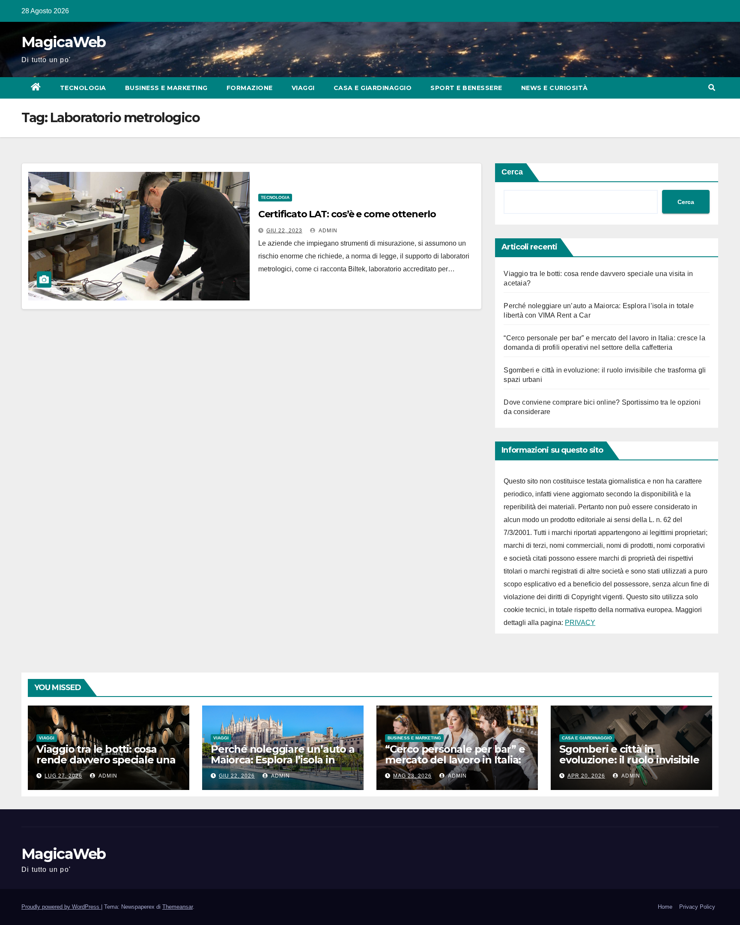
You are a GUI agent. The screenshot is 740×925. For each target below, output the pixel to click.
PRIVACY (580, 622)
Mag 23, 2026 (412, 776)
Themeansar (177, 907)
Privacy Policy (697, 907)
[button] (711, 87)
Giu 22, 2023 (284, 231)
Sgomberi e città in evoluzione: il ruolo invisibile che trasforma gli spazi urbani (629, 765)
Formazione (250, 88)
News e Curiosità (554, 88)
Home (665, 907)
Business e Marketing (166, 88)
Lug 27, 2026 (63, 776)
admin (327, 231)
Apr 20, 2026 (586, 776)
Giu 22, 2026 (237, 776)
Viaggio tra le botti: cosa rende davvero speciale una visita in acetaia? (106, 760)
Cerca (512, 172)
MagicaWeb (63, 42)
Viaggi (303, 88)
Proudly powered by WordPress (61, 907)
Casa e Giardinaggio (373, 88)
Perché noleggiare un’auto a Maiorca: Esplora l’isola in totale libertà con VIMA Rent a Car (283, 765)
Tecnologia (83, 88)
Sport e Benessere (466, 88)
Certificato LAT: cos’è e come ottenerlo (347, 214)
